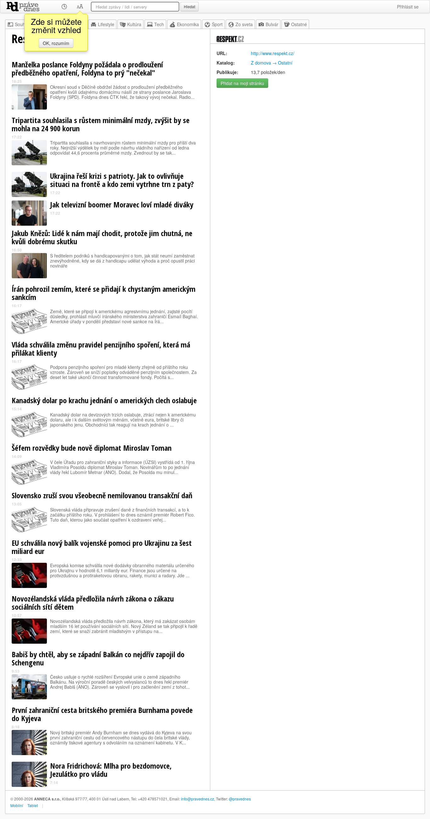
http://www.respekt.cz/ (272, 53)
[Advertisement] (317, 135)
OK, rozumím (56, 43)
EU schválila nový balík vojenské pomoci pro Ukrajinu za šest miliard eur (102, 547)
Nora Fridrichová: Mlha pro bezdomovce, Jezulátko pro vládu (111, 769)
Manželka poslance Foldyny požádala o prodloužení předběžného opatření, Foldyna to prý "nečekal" (87, 68)
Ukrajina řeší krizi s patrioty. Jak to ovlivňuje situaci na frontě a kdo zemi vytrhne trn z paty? (122, 180)
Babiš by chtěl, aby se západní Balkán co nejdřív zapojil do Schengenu (98, 658)
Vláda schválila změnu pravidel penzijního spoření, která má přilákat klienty (101, 348)
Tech (159, 24)
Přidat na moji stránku (242, 83)
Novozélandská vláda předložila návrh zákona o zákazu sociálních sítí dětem (93, 602)
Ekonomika (188, 24)
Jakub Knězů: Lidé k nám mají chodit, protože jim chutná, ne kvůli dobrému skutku (102, 237)
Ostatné (299, 24)
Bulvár (272, 24)
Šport (217, 24)
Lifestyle (106, 24)
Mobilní (16, 805)
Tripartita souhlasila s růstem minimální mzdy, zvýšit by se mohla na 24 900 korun (101, 124)
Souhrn (22, 24)
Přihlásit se (408, 6)
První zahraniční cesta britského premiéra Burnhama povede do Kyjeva (102, 714)
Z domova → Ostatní (271, 62)
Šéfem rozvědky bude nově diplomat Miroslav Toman (92, 448)
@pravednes (240, 798)
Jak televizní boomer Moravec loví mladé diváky (121, 204)
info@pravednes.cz (197, 798)
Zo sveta (244, 24)
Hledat (189, 6)
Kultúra (134, 24)
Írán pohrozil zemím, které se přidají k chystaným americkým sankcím (103, 293)
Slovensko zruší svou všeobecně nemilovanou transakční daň (102, 495)
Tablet (32, 805)
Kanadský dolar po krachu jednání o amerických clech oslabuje (104, 400)
